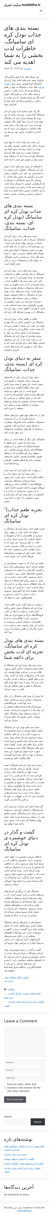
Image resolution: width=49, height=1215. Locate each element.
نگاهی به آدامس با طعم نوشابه (19, 1159)
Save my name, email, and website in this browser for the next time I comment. (24, 1087)
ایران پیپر (8, 980)
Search (8, 1116)
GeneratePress (24, 1210)
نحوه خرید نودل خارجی (15, 1154)
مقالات (11, 989)
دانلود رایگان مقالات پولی (16, 977)
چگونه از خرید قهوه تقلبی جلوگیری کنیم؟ (24, 1163)
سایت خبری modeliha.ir (22, 5)
